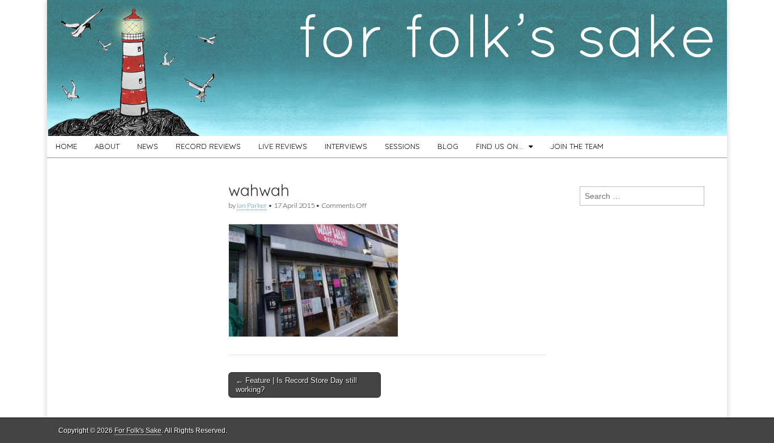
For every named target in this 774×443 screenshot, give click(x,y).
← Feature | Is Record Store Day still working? (296, 385)
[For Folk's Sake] (387, 68)
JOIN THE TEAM (576, 146)
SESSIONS (402, 146)
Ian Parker (252, 205)
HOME (66, 146)
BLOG (447, 146)
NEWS (147, 146)
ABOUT (107, 146)
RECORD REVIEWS (208, 146)
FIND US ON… (499, 146)
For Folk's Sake (137, 431)
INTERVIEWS (346, 146)
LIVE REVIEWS (282, 146)
